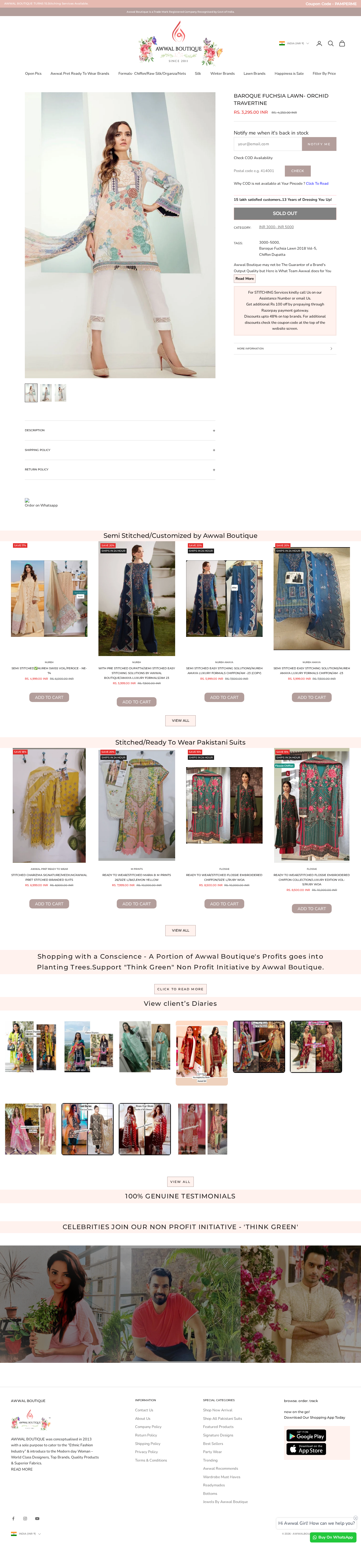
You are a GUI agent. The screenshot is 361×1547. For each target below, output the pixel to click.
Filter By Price (324, 73)
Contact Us (144, 1410)
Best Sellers (213, 1443)
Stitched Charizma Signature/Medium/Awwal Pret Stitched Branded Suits (49, 877)
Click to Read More (180, 989)
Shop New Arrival (217, 1410)
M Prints (137, 869)
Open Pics (33, 73)
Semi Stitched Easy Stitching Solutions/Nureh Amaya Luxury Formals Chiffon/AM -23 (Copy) (224, 671)
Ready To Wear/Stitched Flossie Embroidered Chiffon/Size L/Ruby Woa (224, 877)
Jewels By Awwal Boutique (225, 1501)
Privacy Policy (146, 1451)
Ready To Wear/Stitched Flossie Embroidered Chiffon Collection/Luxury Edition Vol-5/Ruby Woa (312, 879)
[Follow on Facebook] (13, 1518)
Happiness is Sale (289, 73)
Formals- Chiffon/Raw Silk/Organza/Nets (152, 73)
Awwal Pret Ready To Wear (49, 869)
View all (180, 720)
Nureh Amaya (224, 662)
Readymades (214, 1485)
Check (297, 171)
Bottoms (210, 1493)
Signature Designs (218, 1435)
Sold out (285, 213)
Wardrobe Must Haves (221, 1477)
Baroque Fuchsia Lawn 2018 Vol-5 (287, 248)
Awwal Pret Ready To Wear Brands (79, 73)
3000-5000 (269, 242)
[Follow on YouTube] (37, 1518)
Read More (244, 278)
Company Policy (148, 1426)
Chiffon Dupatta (272, 254)
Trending (210, 1460)
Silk (198, 73)
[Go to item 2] (45, 393)
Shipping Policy (147, 1443)
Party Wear (212, 1451)
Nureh (49, 662)
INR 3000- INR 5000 (276, 227)
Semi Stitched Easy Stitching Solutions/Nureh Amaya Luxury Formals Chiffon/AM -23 (312, 671)
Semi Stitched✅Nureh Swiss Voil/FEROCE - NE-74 (49, 671)
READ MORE (22, 1469)
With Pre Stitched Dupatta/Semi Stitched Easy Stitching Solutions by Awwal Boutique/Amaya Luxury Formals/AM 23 (136, 673)
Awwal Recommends (220, 1468)
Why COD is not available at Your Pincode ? (281, 183)
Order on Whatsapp (41, 505)
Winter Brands (222, 73)
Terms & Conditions (151, 1460)
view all (180, 1182)
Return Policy (146, 1435)
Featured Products (218, 1426)
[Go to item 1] (31, 393)
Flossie (224, 869)
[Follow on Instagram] (25, 1518)
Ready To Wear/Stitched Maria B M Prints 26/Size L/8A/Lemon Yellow (136, 877)
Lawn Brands (254, 73)
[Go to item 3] (60, 393)
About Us (142, 1418)
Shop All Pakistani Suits (222, 1418)
